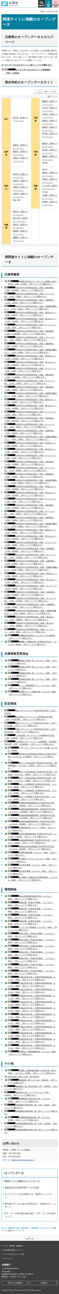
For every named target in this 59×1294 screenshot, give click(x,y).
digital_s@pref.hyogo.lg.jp (23, 1160)
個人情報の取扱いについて (13, 1250)
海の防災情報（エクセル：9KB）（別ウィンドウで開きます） (32, 872)
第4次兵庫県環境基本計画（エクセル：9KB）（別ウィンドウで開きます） (30, 897)
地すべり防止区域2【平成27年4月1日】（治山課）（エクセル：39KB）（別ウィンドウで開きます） (32, 773)
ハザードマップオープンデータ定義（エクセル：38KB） (32, 749)
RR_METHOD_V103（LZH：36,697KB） (22, 1077)
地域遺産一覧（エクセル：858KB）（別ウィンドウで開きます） (32, 1081)
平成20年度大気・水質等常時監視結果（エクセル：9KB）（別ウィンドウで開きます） (32, 984)
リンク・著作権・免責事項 (13, 1246)
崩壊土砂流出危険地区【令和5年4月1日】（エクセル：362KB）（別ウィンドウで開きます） (31, 847)
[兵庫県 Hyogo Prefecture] (9, 3)
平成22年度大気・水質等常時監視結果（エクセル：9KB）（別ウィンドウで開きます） (32, 997)
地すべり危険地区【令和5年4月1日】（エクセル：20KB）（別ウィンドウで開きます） (32, 791)
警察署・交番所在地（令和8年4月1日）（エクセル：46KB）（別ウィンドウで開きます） (32, 643)
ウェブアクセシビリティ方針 (13, 1254)
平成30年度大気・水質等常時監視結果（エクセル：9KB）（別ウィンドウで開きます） (32, 1046)
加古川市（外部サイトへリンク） (20, 219)
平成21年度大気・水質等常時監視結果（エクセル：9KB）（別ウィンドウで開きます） (32, 990)
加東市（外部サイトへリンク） (49, 129)
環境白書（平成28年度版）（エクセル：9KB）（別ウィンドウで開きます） (31, 910)
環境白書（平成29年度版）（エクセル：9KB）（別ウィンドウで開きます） (31, 916)
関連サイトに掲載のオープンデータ (22, 1181)
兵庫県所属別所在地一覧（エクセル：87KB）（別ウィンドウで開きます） (29, 1118)
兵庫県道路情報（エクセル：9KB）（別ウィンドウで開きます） (32, 853)
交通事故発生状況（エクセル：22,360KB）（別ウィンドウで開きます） (32, 636)
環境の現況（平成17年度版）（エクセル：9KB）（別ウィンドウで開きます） (32, 966)
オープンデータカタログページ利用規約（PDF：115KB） (27, 71)
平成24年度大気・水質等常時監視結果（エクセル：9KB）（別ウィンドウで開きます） (32, 1009)
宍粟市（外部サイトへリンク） (49, 180)
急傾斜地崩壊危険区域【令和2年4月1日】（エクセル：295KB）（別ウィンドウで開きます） (31, 804)
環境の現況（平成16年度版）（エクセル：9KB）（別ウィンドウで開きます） (32, 959)
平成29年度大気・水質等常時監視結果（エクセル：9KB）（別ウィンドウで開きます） (32, 1040)
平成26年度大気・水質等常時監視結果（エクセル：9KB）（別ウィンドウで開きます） (32, 1021)
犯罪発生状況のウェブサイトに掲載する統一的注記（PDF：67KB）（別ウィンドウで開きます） (32, 282)
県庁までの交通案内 (15, 1283)
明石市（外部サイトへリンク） (20, 213)
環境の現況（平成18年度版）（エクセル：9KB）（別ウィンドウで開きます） (32, 972)
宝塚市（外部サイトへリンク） (20, 182)
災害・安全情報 (55, 5)
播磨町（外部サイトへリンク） (20, 239)
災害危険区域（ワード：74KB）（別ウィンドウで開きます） (32, 829)
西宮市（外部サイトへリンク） (20, 153)
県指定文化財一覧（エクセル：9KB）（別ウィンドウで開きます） (32, 668)
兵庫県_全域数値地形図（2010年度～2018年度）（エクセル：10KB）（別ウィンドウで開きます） (32, 1071)
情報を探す (49, 5)
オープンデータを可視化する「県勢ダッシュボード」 (29, 1195)
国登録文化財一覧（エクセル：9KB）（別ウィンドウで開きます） (32, 674)
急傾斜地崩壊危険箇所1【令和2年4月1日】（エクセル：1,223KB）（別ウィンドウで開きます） (32, 810)
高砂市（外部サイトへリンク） (20, 226)
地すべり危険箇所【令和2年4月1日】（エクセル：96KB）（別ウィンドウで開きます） (32, 785)
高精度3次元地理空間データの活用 (22, 1188)
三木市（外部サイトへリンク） (49, 109)
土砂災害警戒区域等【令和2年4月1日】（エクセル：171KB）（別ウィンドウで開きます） (32, 835)
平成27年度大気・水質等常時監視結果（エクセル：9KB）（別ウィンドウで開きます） (32, 1028)
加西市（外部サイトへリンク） (49, 122)
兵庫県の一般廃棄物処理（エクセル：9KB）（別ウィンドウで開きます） (32, 1053)
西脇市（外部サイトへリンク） (49, 103)
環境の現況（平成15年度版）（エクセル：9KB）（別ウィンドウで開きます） (32, 953)
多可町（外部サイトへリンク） (49, 135)
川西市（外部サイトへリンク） (20, 188)
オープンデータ (14, 1173)
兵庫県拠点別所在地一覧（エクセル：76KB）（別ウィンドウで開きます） (29, 1100)
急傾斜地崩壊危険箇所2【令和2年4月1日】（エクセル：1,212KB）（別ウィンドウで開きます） (32, 816)
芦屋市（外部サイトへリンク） (20, 159)
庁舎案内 (44, 1283)
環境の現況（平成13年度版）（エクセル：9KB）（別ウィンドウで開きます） (32, 941)
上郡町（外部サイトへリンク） (49, 197)
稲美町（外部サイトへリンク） (20, 232)
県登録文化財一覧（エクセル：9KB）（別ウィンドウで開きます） (32, 680)
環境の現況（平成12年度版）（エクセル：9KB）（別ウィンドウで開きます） (32, 934)
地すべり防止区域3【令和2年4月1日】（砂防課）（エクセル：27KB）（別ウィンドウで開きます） (32, 779)
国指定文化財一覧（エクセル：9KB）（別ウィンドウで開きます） (32, 662)
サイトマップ (8, 1258)
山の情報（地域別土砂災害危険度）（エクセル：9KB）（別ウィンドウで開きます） (32, 878)
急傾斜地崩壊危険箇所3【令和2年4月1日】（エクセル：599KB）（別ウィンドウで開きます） (32, 822)
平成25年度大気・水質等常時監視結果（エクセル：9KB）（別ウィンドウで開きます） (32, 1015)
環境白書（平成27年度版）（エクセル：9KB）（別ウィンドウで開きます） (31, 903)
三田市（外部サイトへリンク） (20, 195)
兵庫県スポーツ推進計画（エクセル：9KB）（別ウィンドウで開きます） (32, 693)
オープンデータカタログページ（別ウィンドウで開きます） (27, 65)
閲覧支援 (41, 5)
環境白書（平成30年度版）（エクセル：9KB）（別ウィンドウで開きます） (31, 922)
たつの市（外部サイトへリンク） (49, 187)
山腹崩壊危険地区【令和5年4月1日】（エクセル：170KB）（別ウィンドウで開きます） (32, 841)
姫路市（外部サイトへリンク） (49, 145)
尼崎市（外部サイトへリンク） (20, 146)
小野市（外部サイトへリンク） (49, 116)
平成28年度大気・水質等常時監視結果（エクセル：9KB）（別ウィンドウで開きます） (32, 1034)
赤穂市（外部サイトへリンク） (49, 174)
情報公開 (34, 1228)
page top (30, 1239)
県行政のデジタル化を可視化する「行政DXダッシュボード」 (30, 1205)
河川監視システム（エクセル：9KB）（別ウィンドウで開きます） (32, 860)
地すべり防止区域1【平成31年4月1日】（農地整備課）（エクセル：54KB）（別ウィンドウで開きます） (32, 765)
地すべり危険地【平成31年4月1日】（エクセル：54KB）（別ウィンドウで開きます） (32, 798)
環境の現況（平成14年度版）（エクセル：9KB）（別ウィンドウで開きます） (32, 947)
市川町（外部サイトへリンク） (49, 151)
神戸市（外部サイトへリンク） (20, 119)
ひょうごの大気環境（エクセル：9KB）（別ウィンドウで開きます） (32, 928)
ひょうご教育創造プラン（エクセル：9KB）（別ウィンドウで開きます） (32, 686)
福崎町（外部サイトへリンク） (49, 158)
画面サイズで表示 (50, 91)
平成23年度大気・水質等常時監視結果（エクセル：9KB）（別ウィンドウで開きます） (32, 1003)
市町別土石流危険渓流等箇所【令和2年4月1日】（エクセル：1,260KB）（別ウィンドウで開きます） (32, 756)
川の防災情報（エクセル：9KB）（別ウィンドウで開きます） (32, 866)
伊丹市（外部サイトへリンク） (20, 176)
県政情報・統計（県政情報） (19, 1228)
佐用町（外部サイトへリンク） (49, 203)
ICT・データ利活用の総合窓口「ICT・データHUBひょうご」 (30, 1215)
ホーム (3, 1228)
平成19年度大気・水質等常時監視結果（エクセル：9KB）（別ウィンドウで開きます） (32, 978)
